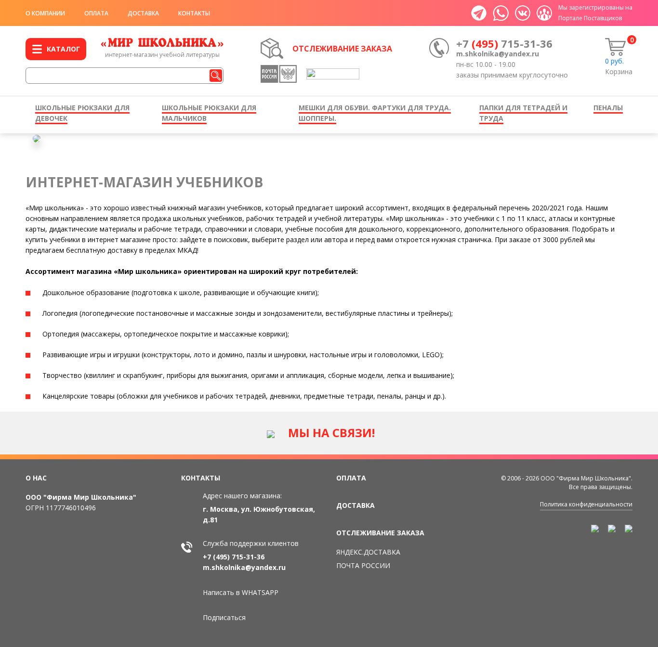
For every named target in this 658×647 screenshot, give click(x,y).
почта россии (363, 565)
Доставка (143, 13)
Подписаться (224, 617)
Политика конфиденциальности (586, 504)
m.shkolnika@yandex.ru (497, 53)
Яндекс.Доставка (368, 551)
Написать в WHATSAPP (240, 592)
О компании (45, 13)
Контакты (194, 13)
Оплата (96, 13)
